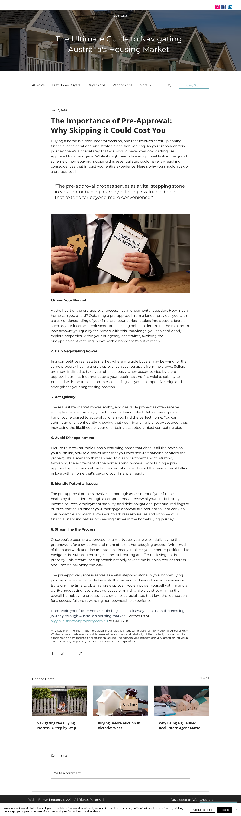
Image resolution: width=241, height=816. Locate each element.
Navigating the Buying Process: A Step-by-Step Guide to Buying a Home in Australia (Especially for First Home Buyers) (59, 725)
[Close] (236, 809)
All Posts (38, 85)
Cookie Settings (202, 809)
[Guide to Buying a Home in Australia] (59, 701)
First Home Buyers (66, 85)
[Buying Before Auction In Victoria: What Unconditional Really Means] (120, 701)
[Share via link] (80, 653)
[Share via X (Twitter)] (62, 653)
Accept (225, 809)
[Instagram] (217, 7)
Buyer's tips (96, 85)
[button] (134, 6)
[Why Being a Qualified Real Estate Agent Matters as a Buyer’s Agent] (181, 701)
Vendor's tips (122, 85)
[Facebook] (223, 7)
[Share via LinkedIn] (71, 653)
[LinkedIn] (230, 7)
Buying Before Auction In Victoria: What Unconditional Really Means (119, 725)
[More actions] (188, 110)
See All (204, 678)
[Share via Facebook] (52, 653)
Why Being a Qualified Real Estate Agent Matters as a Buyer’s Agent (181, 725)
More (143, 85)
